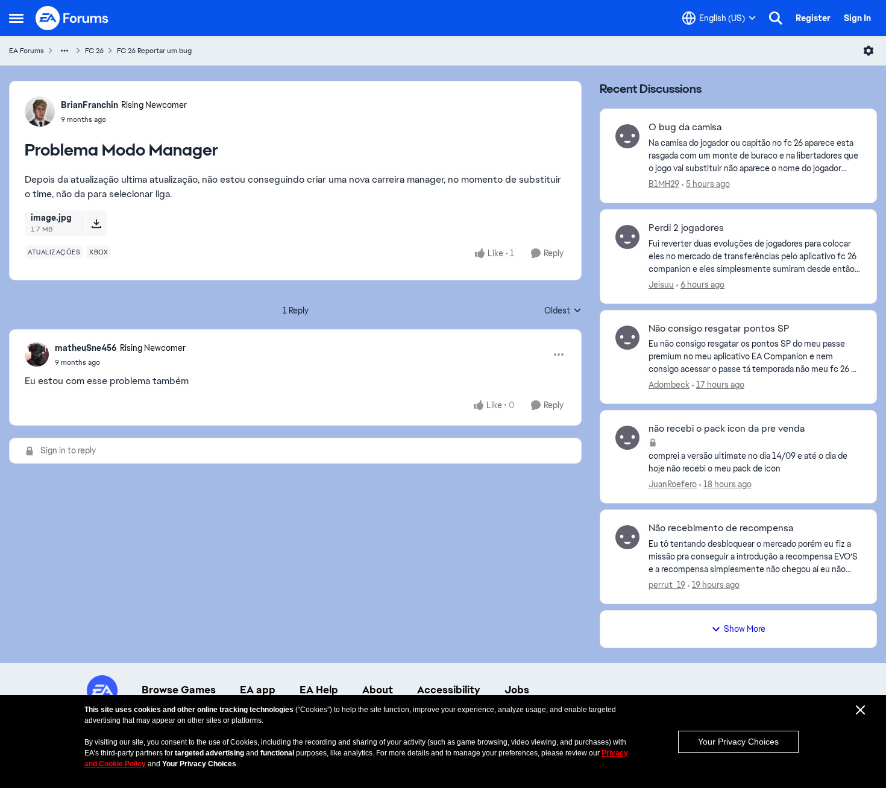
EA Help (319, 689)
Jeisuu (661, 284)
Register (813, 18)
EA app (257, 689)
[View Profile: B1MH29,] (627, 136)
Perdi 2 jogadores (686, 228)
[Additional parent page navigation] (64, 50)
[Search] (775, 18)
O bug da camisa (685, 127)
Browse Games (179, 689)
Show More (744, 628)
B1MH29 (664, 183)
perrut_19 (667, 584)
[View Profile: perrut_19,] (627, 537)
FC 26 (94, 50)
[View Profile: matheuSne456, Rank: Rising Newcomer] (37, 354)
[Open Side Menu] (16, 18)
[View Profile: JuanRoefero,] (627, 438)
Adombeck (669, 384)
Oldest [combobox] (563, 311)
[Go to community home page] (72, 18)
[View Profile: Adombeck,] (627, 338)
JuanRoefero (673, 484)
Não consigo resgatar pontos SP (719, 329)
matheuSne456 (86, 347)
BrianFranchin (89, 104)
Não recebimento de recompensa (721, 528)
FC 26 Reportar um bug (154, 50)
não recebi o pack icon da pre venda (727, 429)
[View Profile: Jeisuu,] (627, 237)
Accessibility (448, 689)
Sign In (857, 18)
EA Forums (26, 50)
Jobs (516, 689)
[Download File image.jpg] (96, 223)
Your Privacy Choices (738, 741)
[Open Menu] (868, 50)
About (377, 689)
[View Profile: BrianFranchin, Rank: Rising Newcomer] (40, 111)
